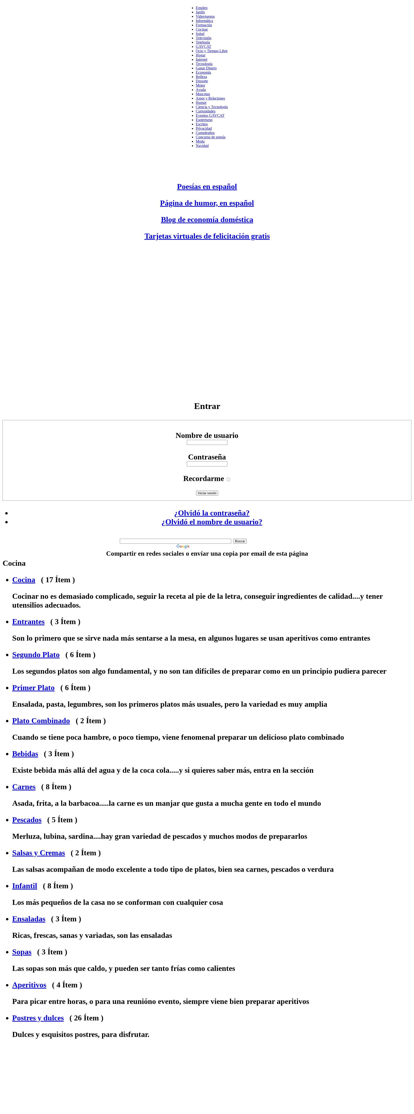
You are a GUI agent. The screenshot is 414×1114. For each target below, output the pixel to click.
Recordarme (203, 478)
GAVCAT (203, 47)
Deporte (202, 81)
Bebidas (25, 753)
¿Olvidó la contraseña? (212, 513)
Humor (201, 103)
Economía (203, 72)
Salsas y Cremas (38, 852)
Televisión (203, 38)
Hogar (200, 55)
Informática (204, 21)
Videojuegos (205, 16)
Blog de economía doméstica (207, 219)
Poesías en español (207, 186)
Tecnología (204, 64)
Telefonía (203, 42)
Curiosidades (205, 111)
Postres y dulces (38, 1017)
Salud (200, 34)
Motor (200, 85)
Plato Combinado (41, 720)
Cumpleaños (205, 133)
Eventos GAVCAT (210, 115)
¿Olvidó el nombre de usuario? (211, 521)
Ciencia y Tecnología (212, 107)
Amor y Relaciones (210, 98)
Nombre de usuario (207, 435)
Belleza (201, 77)
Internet (201, 59)
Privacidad (204, 128)
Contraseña (207, 457)
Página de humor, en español (207, 203)
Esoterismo (204, 120)
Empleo (201, 8)
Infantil (24, 885)
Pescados (26, 819)
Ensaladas (28, 918)
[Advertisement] (207, 320)
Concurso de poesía (210, 137)
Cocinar (202, 29)
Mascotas (203, 94)
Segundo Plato (36, 654)
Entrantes (28, 621)
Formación (204, 25)
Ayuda (201, 90)
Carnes (23, 786)
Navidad (202, 146)
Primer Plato (33, 687)
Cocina (23, 579)
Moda (200, 141)
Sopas (21, 951)
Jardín (200, 12)
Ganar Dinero (206, 68)
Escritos (202, 124)
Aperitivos (29, 984)
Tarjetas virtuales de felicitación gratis (207, 236)
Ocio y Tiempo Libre (212, 51)
